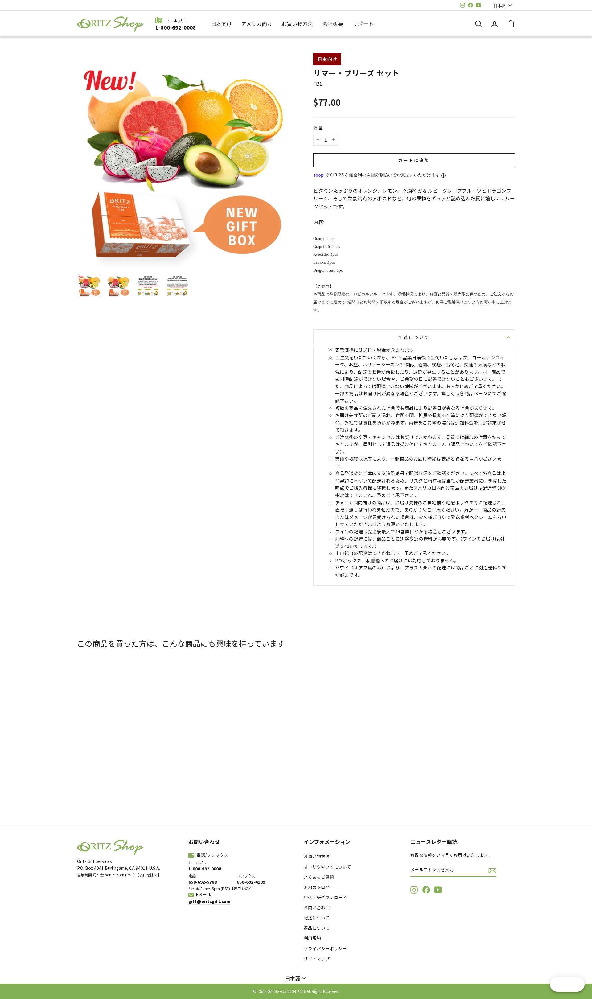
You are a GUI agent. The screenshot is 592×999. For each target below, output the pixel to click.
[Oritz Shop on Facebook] (426, 890)
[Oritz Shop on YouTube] (438, 890)
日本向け (221, 23)
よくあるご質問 (319, 877)
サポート (362, 23)
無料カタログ (317, 887)
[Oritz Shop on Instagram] (414, 890)
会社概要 (332, 23)
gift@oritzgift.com (209, 901)
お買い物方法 (297, 23)
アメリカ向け (256, 23)
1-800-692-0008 (175, 27)
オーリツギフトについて (327, 867)
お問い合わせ (317, 907)
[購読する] (492, 870)
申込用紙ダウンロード (325, 897)
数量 (318, 127)
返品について (317, 928)
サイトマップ (317, 959)
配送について (414, 337)
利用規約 (312, 938)
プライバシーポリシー (325, 948)
